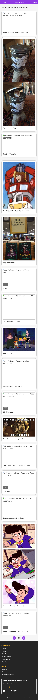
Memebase (4, 654)
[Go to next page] (23, 638)
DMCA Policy (34, 697)
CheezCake (4, 662)
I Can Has (4, 648)
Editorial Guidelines (7, 674)
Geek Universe (19, 2)
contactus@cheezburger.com (12, 687)
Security (28, 697)
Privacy (23, 697)
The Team (4, 669)
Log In (35, 2)
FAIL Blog (4, 651)
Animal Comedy (6, 656)
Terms (20, 697)
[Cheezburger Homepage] (19, 691)
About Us (4, 672)
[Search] (5, 2)
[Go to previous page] (14, 638)
